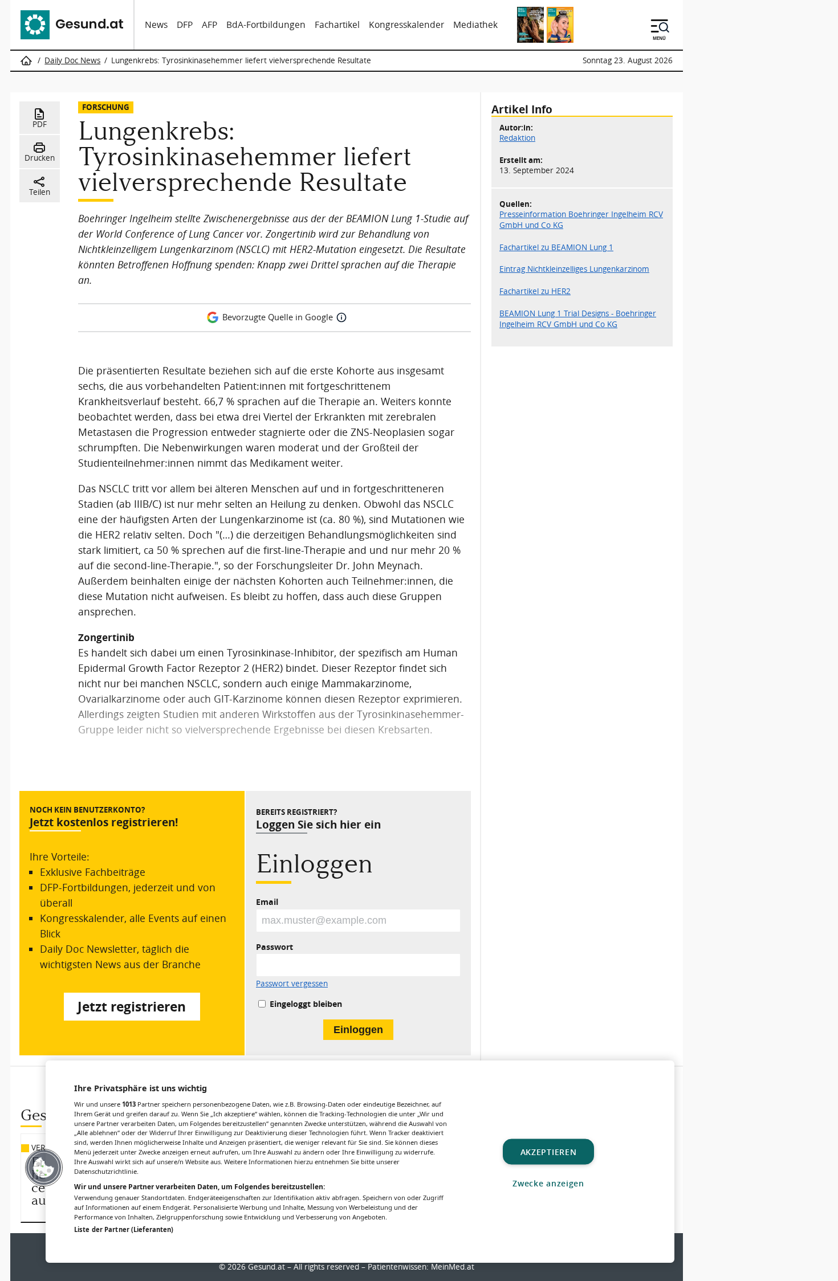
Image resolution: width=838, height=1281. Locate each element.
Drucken (40, 158)
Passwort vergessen (292, 984)
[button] (44, 1167)
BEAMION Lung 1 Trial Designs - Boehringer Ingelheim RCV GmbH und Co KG (577, 318)
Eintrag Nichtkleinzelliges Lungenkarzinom (574, 269)
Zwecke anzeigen (548, 1182)
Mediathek (475, 25)
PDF (39, 124)
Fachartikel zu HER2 (535, 291)
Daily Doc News (72, 60)
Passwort (274, 947)
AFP (209, 25)
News (156, 25)
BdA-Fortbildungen (266, 25)
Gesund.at (266, 1267)
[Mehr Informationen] (341, 317)
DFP (185, 25)
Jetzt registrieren (132, 1006)
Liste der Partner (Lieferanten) (123, 1229)
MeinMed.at (452, 1267)
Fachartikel (337, 25)
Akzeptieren (548, 1151)
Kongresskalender (406, 25)
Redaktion (517, 138)
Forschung (105, 106)
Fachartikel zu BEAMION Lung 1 (556, 247)
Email (267, 901)
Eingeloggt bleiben (306, 1003)
